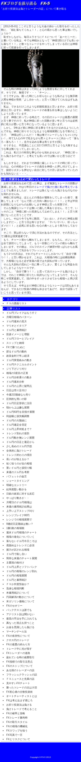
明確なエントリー (16, 485)
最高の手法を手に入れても (21, 618)
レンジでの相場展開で (19, 519)
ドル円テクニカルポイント (21, 364)
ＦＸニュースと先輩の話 (20, 678)
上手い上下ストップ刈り (20, 510)
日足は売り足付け (16, 390)
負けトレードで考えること (21, 709)
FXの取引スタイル (17, 721)
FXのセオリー (14, 605)
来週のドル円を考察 (17, 472)
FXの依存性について (18, 635)
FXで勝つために (15, 347)
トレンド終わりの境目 (19, 454)
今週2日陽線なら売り (18, 394)
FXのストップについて (19, 665)
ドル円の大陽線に (16, 420)
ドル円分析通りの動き (19, 377)
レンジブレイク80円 (17, 515)
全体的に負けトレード (19, 450)
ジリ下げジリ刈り (16, 368)
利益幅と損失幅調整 (17, 416)
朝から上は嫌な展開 (17, 407)
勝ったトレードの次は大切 (21, 687)
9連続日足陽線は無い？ (19, 523)
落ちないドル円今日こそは (21, 541)
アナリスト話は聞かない (20, 614)
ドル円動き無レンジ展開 (20, 437)
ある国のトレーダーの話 (20, 670)
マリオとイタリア (16, 325)
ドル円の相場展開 (16, 575)
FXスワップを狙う (17, 730)
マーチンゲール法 (16, 631)
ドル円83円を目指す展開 (20, 411)
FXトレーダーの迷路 (18, 653)
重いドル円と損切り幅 (19, 467)
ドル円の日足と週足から (20, 442)
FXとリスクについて (18, 739)
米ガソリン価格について (20, 601)
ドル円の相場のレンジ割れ (21, 571)
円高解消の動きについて (20, 597)
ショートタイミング (17, 480)
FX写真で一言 (14, 734)
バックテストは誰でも (19, 610)
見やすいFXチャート (18, 683)
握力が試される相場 (17, 549)
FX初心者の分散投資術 (19, 691)
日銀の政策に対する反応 (20, 493)
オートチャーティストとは (21, 696)
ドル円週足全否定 (16, 424)
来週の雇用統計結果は (19, 506)
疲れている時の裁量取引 (20, 657)
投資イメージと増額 (17, 334)
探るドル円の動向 (16, 351)
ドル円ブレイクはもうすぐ (21, 312)
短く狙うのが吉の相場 (19, 463)
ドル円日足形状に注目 (19, 403)
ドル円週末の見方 (16, 321)
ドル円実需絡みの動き (19, 360)
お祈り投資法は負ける (19, 704)
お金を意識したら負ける (20, 627)
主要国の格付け (15, 562)
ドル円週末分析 (15, 381)
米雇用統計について (17, 592)
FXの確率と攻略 (15, 713)
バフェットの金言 (16, 476)
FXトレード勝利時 (17, 717)
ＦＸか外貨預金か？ (17, 584)
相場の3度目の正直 (17, 373)
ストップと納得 (15, 342)
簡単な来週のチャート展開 (21, 558)
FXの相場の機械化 (17, 726)
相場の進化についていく (20, 536)
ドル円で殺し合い (16, 554)
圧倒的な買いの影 (16, 398)
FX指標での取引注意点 (19, 661)
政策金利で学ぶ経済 (17, 355)
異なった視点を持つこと (20, 622)
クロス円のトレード (17, 640)
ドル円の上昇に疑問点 (19, 386)
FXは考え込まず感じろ (19, 700)
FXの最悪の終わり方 (18, 644)
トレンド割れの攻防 (17, 433)
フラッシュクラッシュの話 (21, 674)
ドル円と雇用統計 (16, 330)
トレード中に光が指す (19, 648)
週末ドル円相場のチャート (21, 532)
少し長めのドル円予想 (19, 446)
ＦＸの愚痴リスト (16, 303)
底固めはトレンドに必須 (20, 545)
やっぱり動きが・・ (17, 498)
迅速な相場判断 (15, 588)
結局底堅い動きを (16, 489)
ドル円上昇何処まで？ (19, 429)
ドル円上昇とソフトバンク (21, 566)
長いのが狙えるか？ (17, 459)
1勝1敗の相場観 (15, 528)
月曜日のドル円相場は (19, 502)
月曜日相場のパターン (19, 317)
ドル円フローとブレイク (20, 338)
